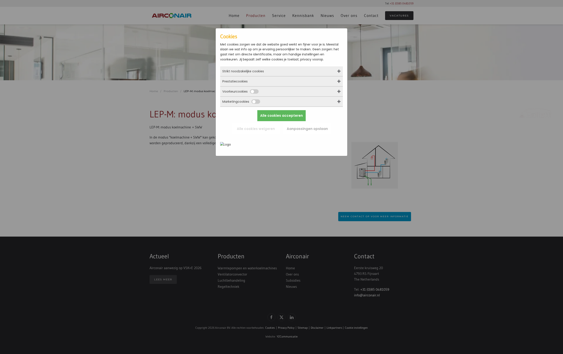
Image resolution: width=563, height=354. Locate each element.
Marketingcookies (235, 101)
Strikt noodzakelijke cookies (243, 71)
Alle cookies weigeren (256, 128)
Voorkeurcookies (235, 91)
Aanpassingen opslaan (307, 128)
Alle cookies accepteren (281, 115)
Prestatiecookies (235, 81)
